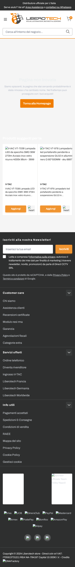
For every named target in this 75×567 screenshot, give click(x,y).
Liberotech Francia (14, 381)
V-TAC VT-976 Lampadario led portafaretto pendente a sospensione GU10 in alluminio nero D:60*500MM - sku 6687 (55, 192)
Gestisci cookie (12, 461)
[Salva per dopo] (31, 208)
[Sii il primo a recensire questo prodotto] (20, 199)
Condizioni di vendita (16, 426)
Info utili (9, 404)
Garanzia (8, 328)
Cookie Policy (11, 454)
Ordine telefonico (13, 360)
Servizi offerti (12, 352)
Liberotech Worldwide (16, 395)
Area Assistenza (34, 7)
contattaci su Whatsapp (58, 7)
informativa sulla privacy (42, 257)
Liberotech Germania (16, 388)
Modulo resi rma (13, 321)
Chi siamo (9, 300)
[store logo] (35, 18)
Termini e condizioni (13, 278)
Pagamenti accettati (15, 412)
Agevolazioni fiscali (15, 335)
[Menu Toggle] (5, 19)
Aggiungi (16, 209)
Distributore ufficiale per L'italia (39, 3)
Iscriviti (64, 249)
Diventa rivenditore (14, 367)
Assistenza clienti (14, 307)
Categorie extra (12, 342)
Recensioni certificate (16, 314)
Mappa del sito (12, 440)
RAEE (7, 433)
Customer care (13, 292)
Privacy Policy (11, 447)
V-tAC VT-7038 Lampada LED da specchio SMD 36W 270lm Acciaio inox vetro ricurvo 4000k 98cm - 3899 (20, 192)
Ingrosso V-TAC (12, 374)
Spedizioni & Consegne (17, 419)
